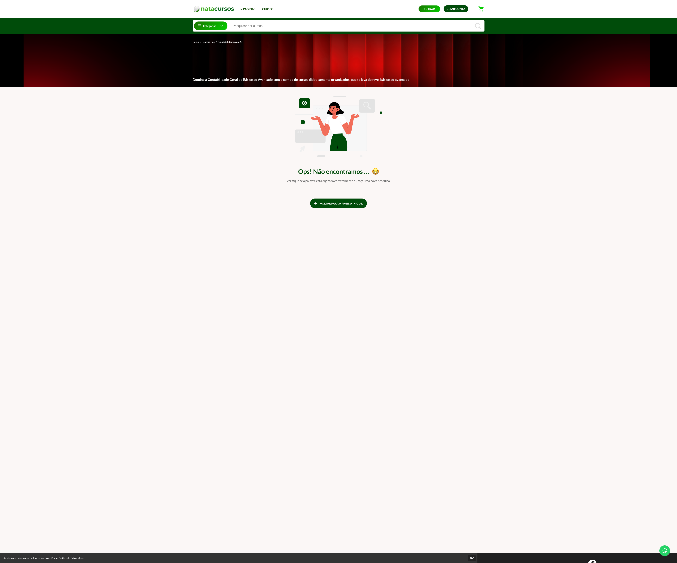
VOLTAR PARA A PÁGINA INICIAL (341, 203)
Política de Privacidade (71, 557)
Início (196, 41)
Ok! (472, 558)
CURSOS (267, 9)
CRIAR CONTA (456, 8)
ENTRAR (429, 9)
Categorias (209, 41)
